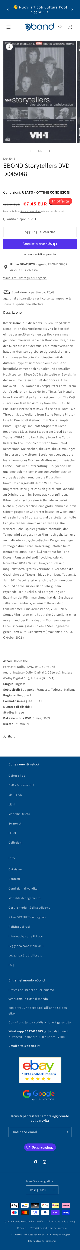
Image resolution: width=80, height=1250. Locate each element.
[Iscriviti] (66, 1132)
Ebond (16, 1221)
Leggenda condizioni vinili (26, 946)
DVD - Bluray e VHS (21, 785)
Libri (12, 804)
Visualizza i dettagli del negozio (25, 278)
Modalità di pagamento (25, 898)
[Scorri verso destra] (49, 151)
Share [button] (11, 736)
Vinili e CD (15, 795)
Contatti (14, 879)
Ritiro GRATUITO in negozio (27, 917)
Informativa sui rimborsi (42, 1240)
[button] (8, 27)
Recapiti (22, 1227)
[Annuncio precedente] (8, 9)
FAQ (11, 965)
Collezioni (15, 842)
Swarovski (15, 823)
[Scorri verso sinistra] (30, 151)
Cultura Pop (17, 775)
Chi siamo (15, 869)
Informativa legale (59, 1234)
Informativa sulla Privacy (26, 936)
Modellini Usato (19, 814)
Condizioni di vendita (23, 888)
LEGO (12, 833)
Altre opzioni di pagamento (40, 254)
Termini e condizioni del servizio (49, 1227)
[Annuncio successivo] (72, 9)
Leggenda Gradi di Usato (25, 955)
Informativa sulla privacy (61, 1221)
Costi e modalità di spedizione (29, 907)
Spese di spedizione (30, 211)
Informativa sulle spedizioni (29, 1234)
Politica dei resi (19, 926)
